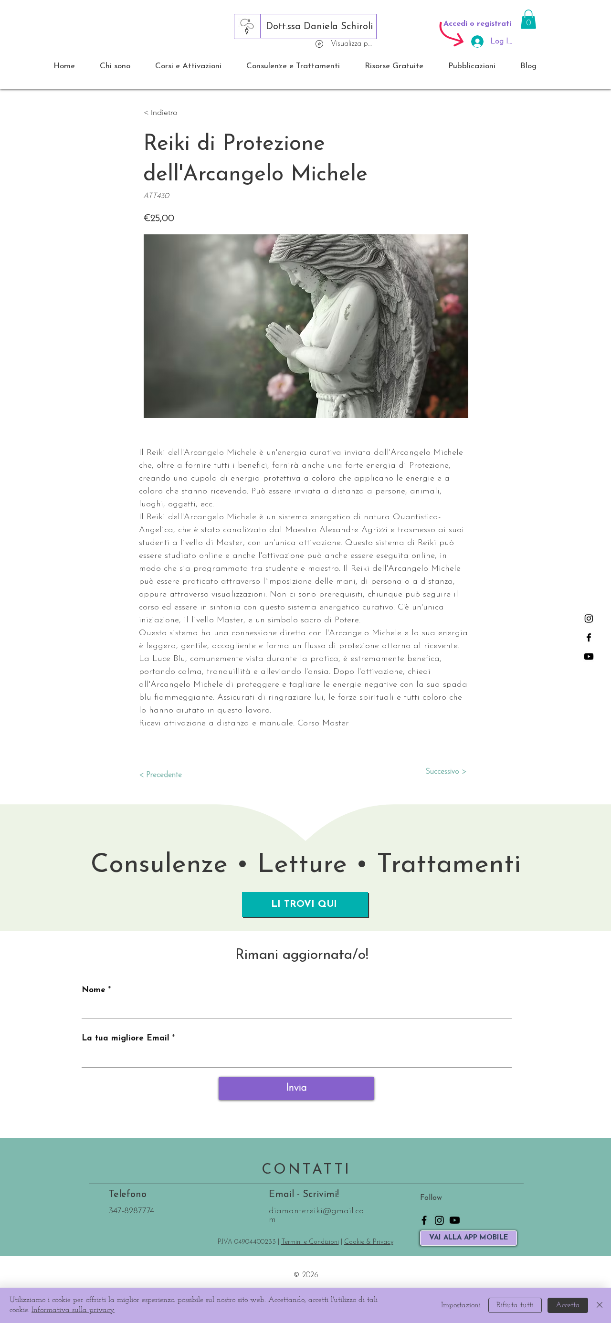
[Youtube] (588, 656)
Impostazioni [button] (461, 1305)
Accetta (568, 1305)
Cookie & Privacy (368, 1242)
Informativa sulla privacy (73, 1310)
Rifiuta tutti (515, 1305)
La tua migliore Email (125, 1038)
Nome (93, 990)
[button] (528, 19)
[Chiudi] (599, 1305)
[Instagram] (588, 618)
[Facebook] (588, 637)
